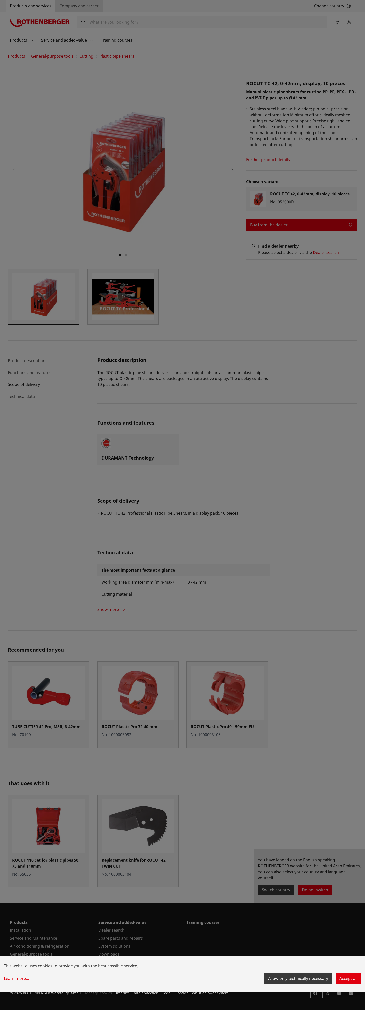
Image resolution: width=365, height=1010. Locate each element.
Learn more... (16, 978)
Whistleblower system (210, 993)
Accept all (348, 978)
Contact (181, 993)
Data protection (145, 993)
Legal (166, 993)
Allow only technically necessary (298, 978)
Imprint (122, 993)
